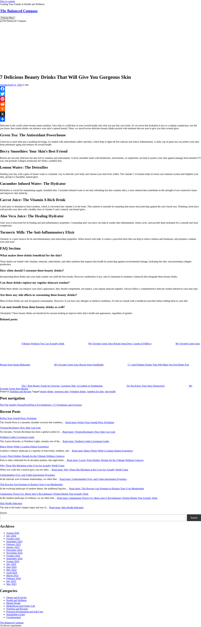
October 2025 (13, 538)
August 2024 (12, 561)
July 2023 (11, 581)
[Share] (100, 119)
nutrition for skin (95, 391)
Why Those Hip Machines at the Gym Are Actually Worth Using (32, 465)
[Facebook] (100, 88)
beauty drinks (46, 391)
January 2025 (13, 547)
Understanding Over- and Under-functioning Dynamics (27, 475)
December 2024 (14, 550)
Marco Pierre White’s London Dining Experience (24, 446)
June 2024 (11, 567)
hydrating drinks (78, 391)
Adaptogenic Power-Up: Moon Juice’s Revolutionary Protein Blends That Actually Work (44, 494)
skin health (110, 391)
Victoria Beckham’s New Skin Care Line (20, 427)
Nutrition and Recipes (20, 391)
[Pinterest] (100, 98)
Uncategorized (13, 617)
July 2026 (11, 536)
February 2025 (13, 544)
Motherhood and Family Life (20, 606)
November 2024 (14, 553)
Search (3, 512)
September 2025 (14, 541)
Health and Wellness (16, 600)
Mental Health (13, 603)
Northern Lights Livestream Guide (17, 437)
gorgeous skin (61, 391)
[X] (100, 114)
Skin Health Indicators (11, 503)
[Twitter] (100, 93)
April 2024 (11, 572)
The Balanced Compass (19, 11)
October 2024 (13, 555)
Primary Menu (7, 18)
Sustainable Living (15, 614)
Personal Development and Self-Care (24, 611)
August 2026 (12, 533)
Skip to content (7, 1)
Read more (89, 422)
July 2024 (11, 564)
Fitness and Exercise (16, 597)
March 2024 (12, 575)
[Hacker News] (100, 109)
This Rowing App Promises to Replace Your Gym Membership (31, 484)
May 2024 (11, 570)
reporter (4, 85)
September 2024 (14, 558)
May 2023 (11, 584)
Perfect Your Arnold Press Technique (18, 418)
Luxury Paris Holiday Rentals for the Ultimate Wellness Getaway (32, 456)
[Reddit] (100, 104)
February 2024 (13, 578)
